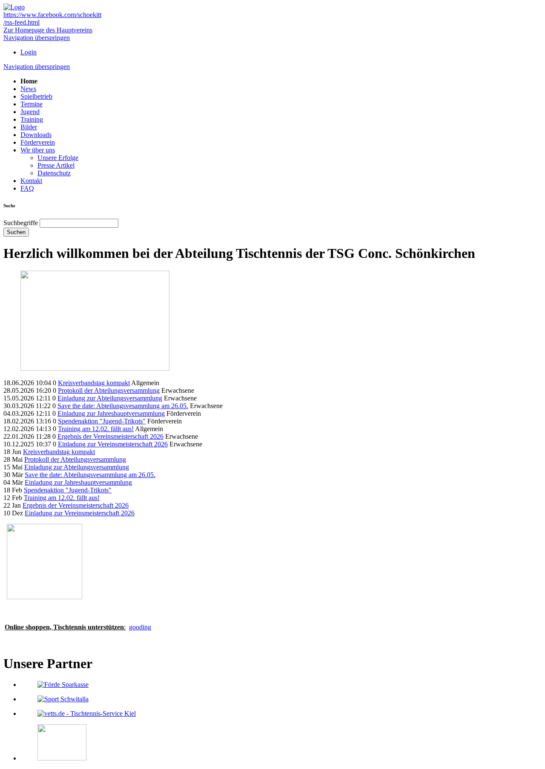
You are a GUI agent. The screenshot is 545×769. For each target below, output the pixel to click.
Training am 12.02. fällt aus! (96, 428)
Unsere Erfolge (57, 157)
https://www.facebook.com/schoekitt (52, 14)
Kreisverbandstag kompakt (94, 382)
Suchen (16, 232)
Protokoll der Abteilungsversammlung (109, 390)
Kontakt (31, 180)
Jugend (30, 111)
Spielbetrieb (36, 96)
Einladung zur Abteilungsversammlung (109, 398)
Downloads (36, 134)
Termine (31, 104)
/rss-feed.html (21, 22)
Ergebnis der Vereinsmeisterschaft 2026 (110, 436)
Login (28, 52)
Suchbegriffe (20, 222)
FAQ (27, 188)
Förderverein (37, 142)
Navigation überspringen (36, 37)
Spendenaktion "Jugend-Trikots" (102, 421)
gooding (140, 627)
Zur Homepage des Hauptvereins (47, 30)
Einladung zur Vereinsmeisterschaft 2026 (113, 444)
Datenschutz (54, 173)
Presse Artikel (56, 165)
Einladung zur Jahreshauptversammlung (111, 413)
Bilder (28, 127)
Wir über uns (37, 150)
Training (31, 119)
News (28, 88)
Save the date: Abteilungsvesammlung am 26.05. (122, 405)
